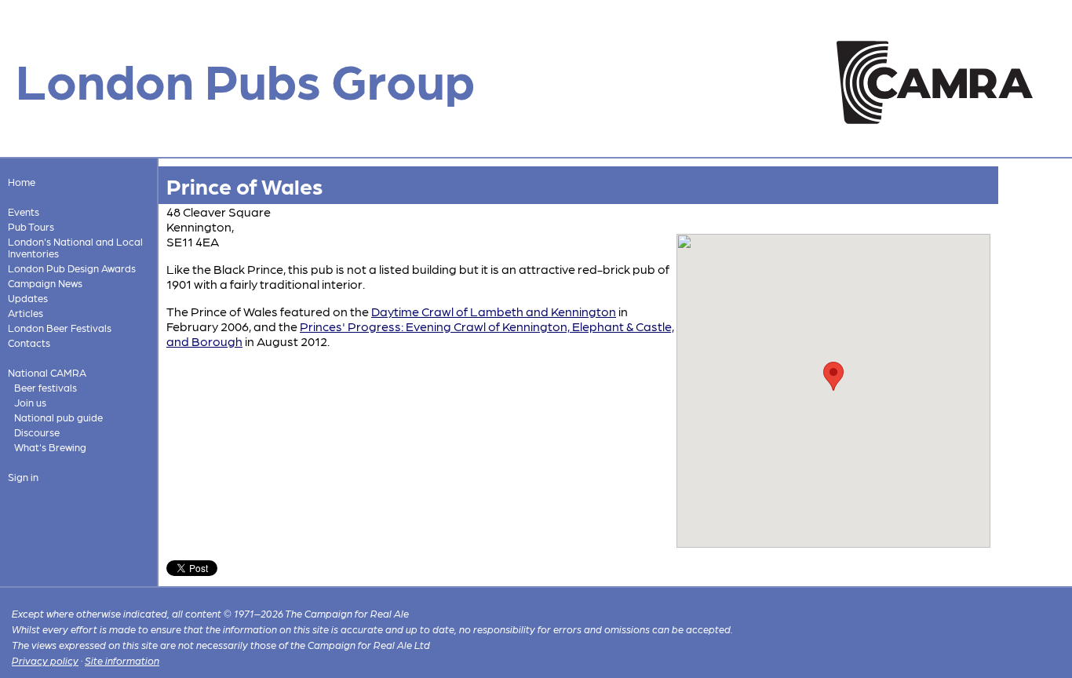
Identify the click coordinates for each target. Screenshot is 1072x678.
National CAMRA (47, 372)
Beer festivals (45, 387)
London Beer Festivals (59, 328)
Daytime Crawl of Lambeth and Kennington (493, 311)
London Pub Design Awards (72, 268)
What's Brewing (50, 447)
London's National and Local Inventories (75, 247)
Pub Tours (31, 226)
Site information (122, 660)
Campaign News (45, 283)
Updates (28, 298)
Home (21, 182)
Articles (25, 313)
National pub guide (58, 417)
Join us (30, 402)
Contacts (29, 342)
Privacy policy (45, 660)
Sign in (23, 477)
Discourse (37, 432)
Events (23, 211)
